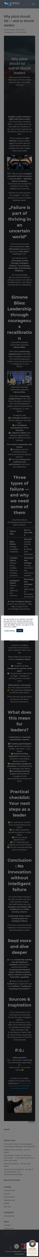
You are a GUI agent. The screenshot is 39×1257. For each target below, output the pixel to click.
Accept (20, 630)
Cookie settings (9, 630)
